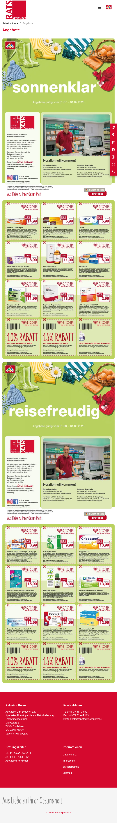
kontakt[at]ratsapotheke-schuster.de (82, 719)
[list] (87, 764)
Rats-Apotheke (10, 23)
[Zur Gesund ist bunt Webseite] (32, 800)
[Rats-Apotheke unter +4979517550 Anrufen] (113, 172)
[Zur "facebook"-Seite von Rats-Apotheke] (113, 149)
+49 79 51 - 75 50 (77, 711)
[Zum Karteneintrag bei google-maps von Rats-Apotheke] (113, 134)
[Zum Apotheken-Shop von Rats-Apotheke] (113, 142)
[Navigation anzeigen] (99, 7)
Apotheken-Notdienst (16, 760)
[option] (87, 755)
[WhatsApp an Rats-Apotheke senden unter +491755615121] (113, 164)
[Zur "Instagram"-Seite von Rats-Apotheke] (113, 157)
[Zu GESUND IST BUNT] (107, 8)
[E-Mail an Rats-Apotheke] (113, 127)
